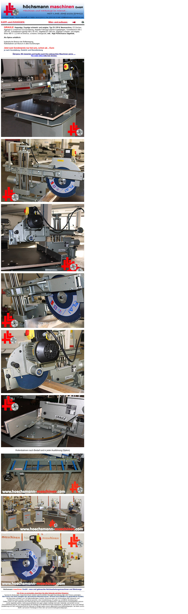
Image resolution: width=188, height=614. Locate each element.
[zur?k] (73, 22)
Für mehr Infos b (37, 56)
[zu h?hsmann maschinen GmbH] (42, 18)
